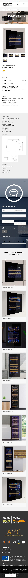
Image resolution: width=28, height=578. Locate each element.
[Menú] (20, 4)
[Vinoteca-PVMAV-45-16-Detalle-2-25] (23, 55)
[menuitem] (17, 4)
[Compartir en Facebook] (4, 241)
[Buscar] (17, 4)
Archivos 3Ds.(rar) (5, 172)
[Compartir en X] (9, 241)
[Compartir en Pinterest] (18, 241)
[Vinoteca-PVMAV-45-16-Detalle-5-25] (11, 55)
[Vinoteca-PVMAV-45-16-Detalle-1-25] (14, 40)
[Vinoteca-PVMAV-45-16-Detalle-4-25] (5, 60)
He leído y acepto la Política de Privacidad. (10, 228)
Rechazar (13, 575)
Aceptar (7, 575)
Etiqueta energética (6, 170)
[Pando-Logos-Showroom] (14, 520)
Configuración (20, 575)
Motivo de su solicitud (18, 220)
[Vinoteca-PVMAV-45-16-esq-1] (14, 145)
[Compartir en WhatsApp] (14, 241)
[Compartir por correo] (23, 241)
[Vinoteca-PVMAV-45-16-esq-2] (14, 158)
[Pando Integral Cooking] (7, 4)
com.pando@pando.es (6, 549)
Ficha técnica (4, 168)
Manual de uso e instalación (7, 166)
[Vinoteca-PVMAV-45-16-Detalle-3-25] (17, 55)
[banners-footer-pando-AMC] (14, 532)
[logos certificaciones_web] (14, 542)
